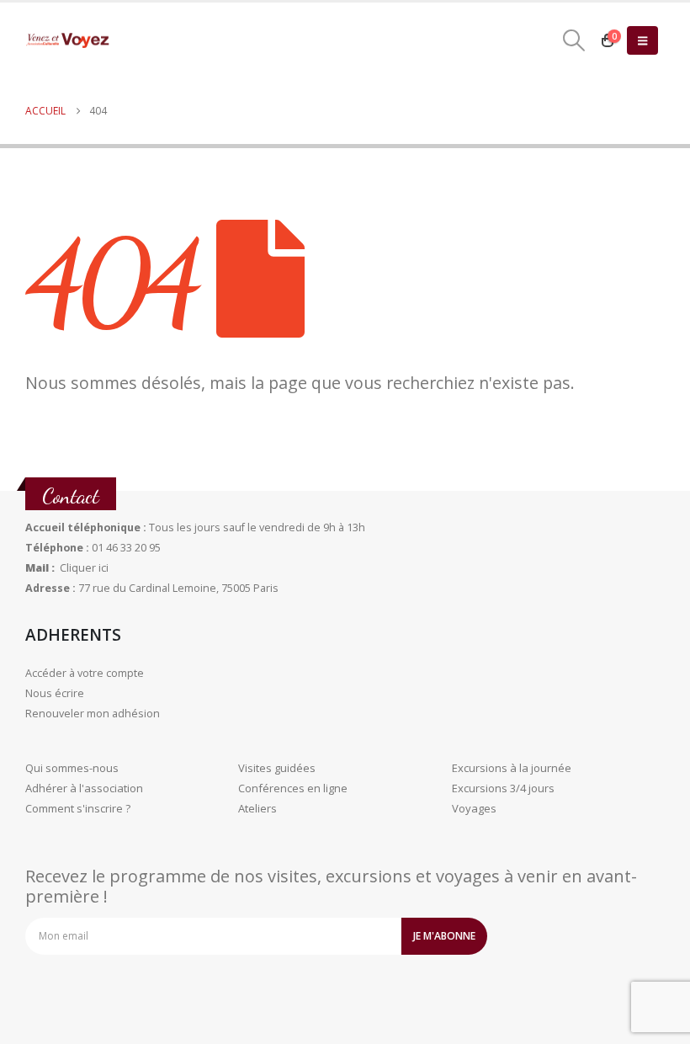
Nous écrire (54, 693)
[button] (574, 40)
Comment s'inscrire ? (77, 808)
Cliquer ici (84, 568)
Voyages (474, 808)
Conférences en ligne (293, 788)
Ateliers (257, 808)
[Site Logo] (67, 41)
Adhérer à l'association (84, 788)
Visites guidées (277, 767)
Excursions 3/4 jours (503, 788)
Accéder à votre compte (84, 673)
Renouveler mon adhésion (92, 713)
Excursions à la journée (511, 767)
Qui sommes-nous (72, 767)
